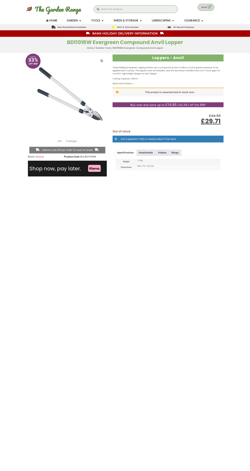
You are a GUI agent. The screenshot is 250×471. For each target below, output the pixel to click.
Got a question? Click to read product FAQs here (148, 139)
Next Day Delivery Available (71, 27)
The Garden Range (58, 9)
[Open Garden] (80, 21)
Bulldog (40, 156)
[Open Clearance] (202, 21)
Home (90, 48)
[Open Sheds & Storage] (140, 21)
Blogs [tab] (175, 152)
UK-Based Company (183, 27)
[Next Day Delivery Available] (53, 27)
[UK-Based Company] (169, 27)
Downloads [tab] (146, 152)
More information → (124, 83)
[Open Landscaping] (173, 21)
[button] (101, 60)
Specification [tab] (125, 152)
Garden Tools (103, 48)
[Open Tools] (102, 21)
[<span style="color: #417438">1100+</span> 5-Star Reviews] (113, 27)
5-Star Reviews (128, 27)
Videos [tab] (162, 152)
